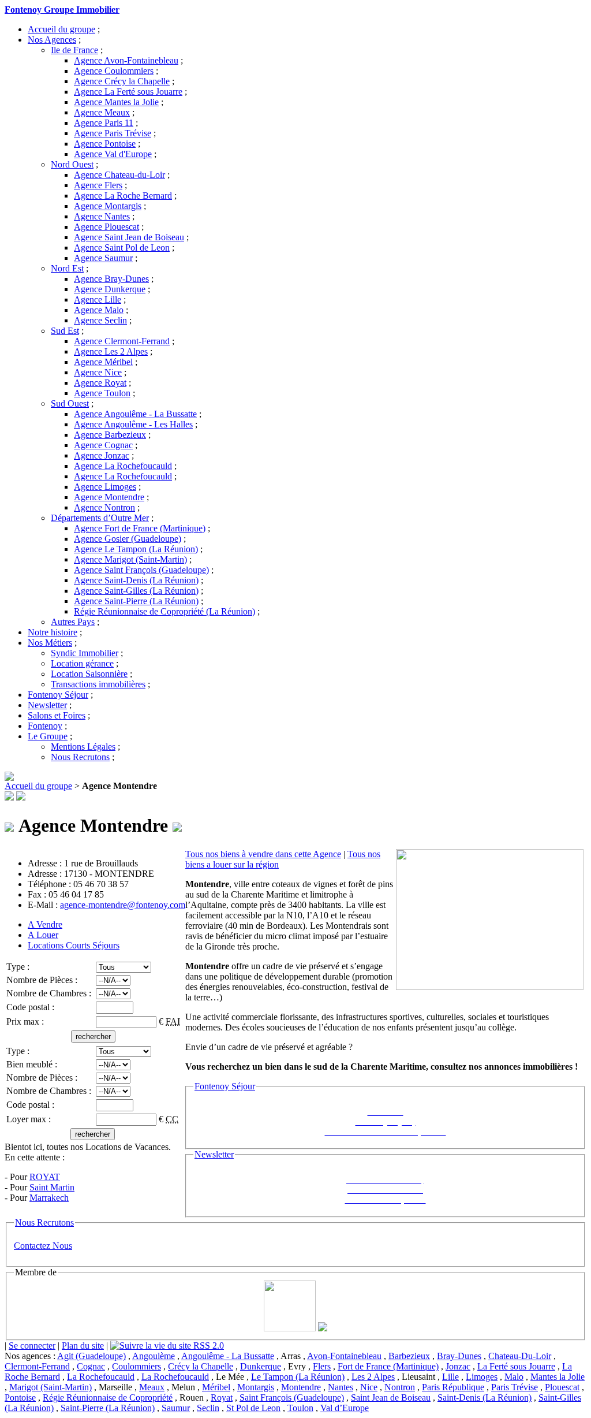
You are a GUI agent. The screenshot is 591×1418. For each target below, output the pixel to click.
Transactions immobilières (98, 684)
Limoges (482, 1377)
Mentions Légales (83, 746)
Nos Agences (52, 39)
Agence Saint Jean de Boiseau (129, 237)
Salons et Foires (56, 715)
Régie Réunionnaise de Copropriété (108, 1397)
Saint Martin (51, 1187)
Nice (368, 1387)
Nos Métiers (50, 642)
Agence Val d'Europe (113, 154)
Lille (450, 1377)
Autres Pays (73, 622)
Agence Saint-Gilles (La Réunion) (136, 591)
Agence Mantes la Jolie (116, 102)
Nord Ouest (72, 164)
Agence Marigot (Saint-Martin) (130, 559)
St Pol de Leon (253, 1408)
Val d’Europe (344, 1408)
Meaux (151, 1387)
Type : (19, 967)
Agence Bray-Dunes (111, 279)
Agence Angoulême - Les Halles (133, 424)
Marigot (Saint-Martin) (50, 1387)
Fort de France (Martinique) (388, 1366)
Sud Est (65, 331)
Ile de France (74, 50)
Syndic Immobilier (84, 653)
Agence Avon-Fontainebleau (126, 60)
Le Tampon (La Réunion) (298, 1377)
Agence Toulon (102, 393)
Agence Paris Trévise (112, 133)
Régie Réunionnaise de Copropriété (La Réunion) (164, 611)
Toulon (300, 1408)
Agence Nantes (102, 216)
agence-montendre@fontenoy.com (122, 905)
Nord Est (67, 268)
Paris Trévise (514, 1387)
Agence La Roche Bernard (123, 195)
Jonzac (458, 1366)
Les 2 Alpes (373, 1377)
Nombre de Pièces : (43, 980)
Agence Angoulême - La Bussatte (135, 414)
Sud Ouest (70, 403)
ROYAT (44, 1177)
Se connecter (32, 1345)
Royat (222, 1397)
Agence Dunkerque (109, 289)
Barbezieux (409, 1356)
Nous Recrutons (80, 757)
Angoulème (153, 1356)
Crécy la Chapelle (200, 1366)
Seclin (208, 1408)
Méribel (216, 1387)
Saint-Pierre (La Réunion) (108, 1408)
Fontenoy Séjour (58, 694)
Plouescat (562, 1387)
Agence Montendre (109, 497)
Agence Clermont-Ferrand (122, 341)
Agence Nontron (104, 507)
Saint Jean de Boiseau (391, 1397)
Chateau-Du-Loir (519, 1356)
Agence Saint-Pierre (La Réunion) (136, 601)
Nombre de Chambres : (49, 993)
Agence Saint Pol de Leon (122, 247)
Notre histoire (52, 632)
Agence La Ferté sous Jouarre (128, 91)
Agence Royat (100, 383)
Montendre (301, 1387)
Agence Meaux (102, 112)
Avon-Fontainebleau (344, 1356)
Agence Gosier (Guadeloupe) (127, 539)
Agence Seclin (100, 320)
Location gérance (82, 663)
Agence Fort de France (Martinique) (139, 528)
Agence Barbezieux (110, 435)
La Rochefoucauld (100, 1377)
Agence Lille (97, 299)
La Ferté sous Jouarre (516, 1366)
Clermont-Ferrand (37, 1366)
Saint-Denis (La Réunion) (484, 1397)
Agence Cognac (103, 445)
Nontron (399, 1387)
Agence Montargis (107, 206)
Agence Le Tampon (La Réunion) (136, 549)
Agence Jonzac (101, 455)
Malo (513, 1377)
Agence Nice (98, 372)
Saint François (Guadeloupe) (292, 1397)
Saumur (176, 1408)
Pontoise (20, 1397)
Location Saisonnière (89, 674)
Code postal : (31, 1007)
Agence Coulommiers (114, 71)
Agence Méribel (103, 362)
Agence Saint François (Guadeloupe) (141, 570)
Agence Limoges (105, 487)
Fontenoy (45, 726)
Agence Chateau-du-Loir (119, 175)
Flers (322, 1366)
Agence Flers (98, 185)
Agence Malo (99, 310)
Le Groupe (48, 736)
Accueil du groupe (61, 29)
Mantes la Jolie (557, 1377)
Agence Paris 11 (103, 123)
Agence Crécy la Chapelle (122, 81)
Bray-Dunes (459, 1356)
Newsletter (47, 705)
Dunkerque (260, 1366)
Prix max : (26, 1021)
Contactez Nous (43, 1245)
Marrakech (49, 1198)
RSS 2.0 (207, 1345)
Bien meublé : (32, 1064)
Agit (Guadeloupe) (91, 1356)
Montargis (255, 1387)
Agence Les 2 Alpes (111, 351)
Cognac (91, 1366)
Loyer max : (29, 1119)
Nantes (340, 1387)
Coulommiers (136, 1366)
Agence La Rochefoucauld (123, 466)
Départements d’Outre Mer (100, 518)
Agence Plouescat (106, 227)
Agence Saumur (103, 258)
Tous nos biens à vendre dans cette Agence (263, 854)
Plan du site (83, 1345)
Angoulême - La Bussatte (227, 1356)
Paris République (453, 1387)
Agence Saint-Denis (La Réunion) (136, 580)
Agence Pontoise (105, 143)
